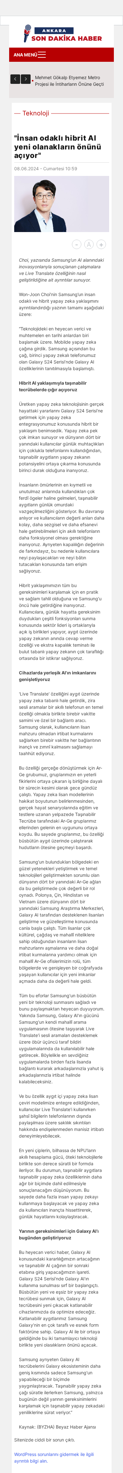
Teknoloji (35, 113)
